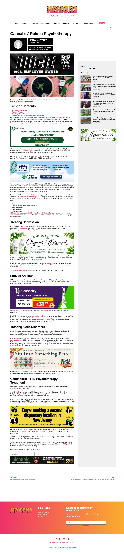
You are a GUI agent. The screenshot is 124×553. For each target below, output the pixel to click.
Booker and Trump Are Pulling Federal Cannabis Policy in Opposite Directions (104, 94)
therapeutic (30, 151)
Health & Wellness (44, 47)
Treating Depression (19, 110)
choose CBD (61, 444)
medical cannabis (20, 270)
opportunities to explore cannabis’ (50, 117)
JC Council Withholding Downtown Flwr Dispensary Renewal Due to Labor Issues (104, 103)
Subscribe (85, 527)
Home (17, 23)
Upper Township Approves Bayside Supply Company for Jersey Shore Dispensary (104, 119)
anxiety (48, 310)
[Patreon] (68, 539)
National (66, 23)
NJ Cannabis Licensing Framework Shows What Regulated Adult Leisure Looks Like (104, 86)
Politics (34, 23)
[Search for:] (22, 454)
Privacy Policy (42, 514)
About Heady (88, 23)
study (14, 226)
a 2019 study (24, 371)
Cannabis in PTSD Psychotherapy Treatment (28, 116)
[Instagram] (64, 539)
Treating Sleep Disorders (21, 114)
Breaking (25, 23)
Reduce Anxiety (17, 112)
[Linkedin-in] (60, 539)
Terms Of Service (43, 512)
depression (38, 259)
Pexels (37, 449)
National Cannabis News (38, 49)
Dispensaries (45, 23)
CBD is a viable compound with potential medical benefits (30, 213)
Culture (76, 23)
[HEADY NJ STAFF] (19, 44)
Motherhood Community (45, 320)
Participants (23, 228)
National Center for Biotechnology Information (40, 119)
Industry (56, 23)
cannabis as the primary (37, 316)
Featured (32, 47)
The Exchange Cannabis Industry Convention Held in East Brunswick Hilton (104, 77)
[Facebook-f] (56, 539)
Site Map (40, 516)
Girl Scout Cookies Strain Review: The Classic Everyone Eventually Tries (104, 110)
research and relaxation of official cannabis (25, 403)
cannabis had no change (54, 265)
